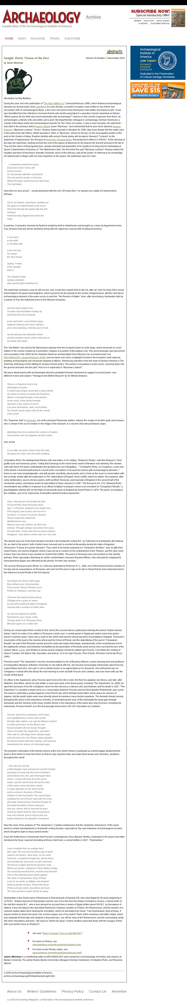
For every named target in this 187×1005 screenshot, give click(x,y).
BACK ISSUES (163, 21)
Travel (54, 38)
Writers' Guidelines (41, 991)
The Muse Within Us (54, 103)
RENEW (137, 21)
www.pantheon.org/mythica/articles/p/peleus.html (57, 944)
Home (9, 38)
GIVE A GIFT (149, 21)
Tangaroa (31, 420)
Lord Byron (41, 106)
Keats (22, 650)
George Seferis (42, 126)
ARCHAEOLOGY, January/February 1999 (24, 357)
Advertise (119, 991)
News (22, 38)
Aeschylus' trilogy (59, 139)
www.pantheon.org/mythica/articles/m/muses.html (57, 952)
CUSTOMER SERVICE (159, 23)
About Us (14, 991)
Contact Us (97, 991)
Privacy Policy (73, 991)
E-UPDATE (143, 23)
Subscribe (72, 38)
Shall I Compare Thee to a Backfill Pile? (62, 933)
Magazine (38, 38)
